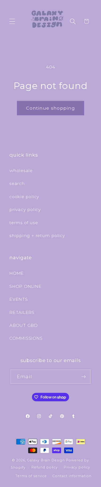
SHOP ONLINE (25, 286)
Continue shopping (50, 108)
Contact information (71, 476)
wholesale (21, 170)
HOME (16, 273)
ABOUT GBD (23, 325)
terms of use (23, 222)
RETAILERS (22, 312)
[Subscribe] (83, 377)
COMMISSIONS (26, 338)
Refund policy (44, 467)
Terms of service (31, 476)
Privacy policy (77, 467)
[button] (12, 21)
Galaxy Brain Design (46, 460)
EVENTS (18, 299)
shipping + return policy (37, 235)
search (17, 183)
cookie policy (24, 196)
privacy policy (25, 209)
